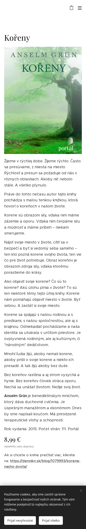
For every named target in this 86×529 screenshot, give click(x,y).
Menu (80, 8)
